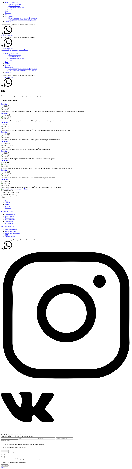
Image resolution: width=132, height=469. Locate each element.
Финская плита (10, 236)
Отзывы (7, 14)
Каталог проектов (7, 211)
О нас (6, 11)
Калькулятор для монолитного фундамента (23, 18)
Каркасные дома (10, 214)
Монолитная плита (15, 4)
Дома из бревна (10, 219)
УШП (10, 9)
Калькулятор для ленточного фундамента (22, 20)
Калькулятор (9, 16)
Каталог (7, 202)
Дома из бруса (9, 218)
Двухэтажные (9, 223)
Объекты (8, 13)
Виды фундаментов (11, 2)
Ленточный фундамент (16, 7)
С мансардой (9, 221)
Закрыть (3, 467)
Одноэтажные (9, 216)
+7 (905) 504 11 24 (7, 35)
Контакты (8, 21)
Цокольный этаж (14, 6)
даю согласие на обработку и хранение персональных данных (23, 444)
